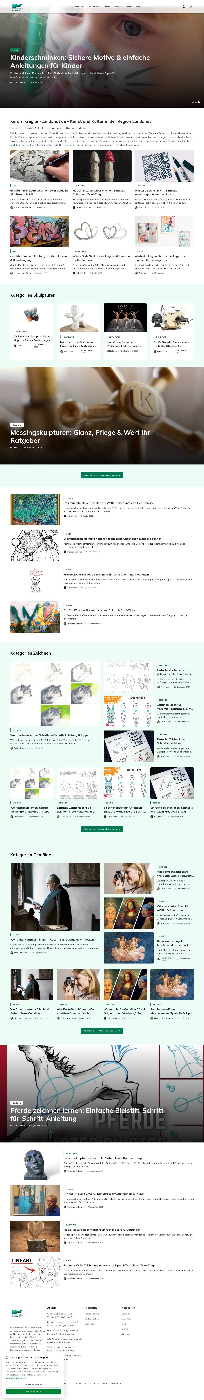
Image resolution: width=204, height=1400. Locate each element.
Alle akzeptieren (33, 1391)
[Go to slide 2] (196, 102)
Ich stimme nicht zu (33, 1384)
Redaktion (91, 1307)
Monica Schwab (17, 82)
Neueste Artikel (79, 6)
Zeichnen (106, 6)
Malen (137, 6)
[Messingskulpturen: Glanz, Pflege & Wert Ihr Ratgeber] (102, 415)
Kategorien (128, 1307)
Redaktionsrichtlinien (98, 1383)
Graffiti (128, 6)
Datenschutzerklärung (16, 1378)
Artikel (51, 1307)
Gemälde (118, 6)
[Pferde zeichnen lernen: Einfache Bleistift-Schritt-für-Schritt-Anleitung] (102, 1093)
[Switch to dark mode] (191, 6)
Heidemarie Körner (93, 1319)
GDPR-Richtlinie (80, 1383)
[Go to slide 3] (199, 102)
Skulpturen (94, 6)
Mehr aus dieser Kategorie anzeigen (100, 475)
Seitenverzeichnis (117, 1383)
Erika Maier (15, 447)
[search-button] (184, 6)
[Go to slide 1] (193, 102)
